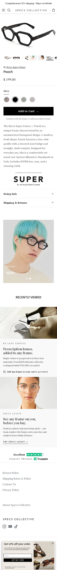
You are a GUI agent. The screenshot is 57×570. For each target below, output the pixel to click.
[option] (28, 35)
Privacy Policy (11, 490)
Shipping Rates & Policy (17, 478)
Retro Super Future (15, 67)
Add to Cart (28, 111)
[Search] (10, 10)
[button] (26, 278)
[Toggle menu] (3, 10)
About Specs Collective (16, 505)
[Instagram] (4, 526)
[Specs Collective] (31, 10)
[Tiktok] (16, 526)
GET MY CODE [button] (18, 560)
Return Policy (11, 473)
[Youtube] (10, 526)
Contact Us (9, 484)
